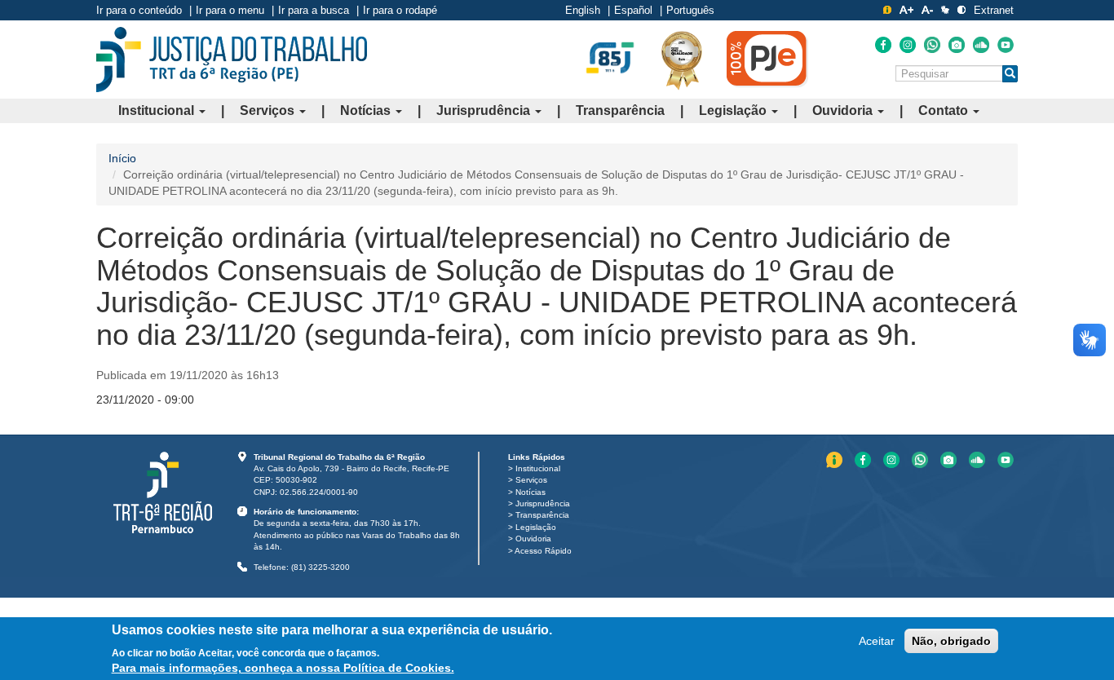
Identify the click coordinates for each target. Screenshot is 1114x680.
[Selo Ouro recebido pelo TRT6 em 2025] (681, 59)
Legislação (734, 110)
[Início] (231, 59)
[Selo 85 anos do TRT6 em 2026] (610, 58)
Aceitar (877, 640)
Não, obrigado (951, 640)
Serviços (269, 110)
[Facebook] (883, 45)
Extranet (994, 10)
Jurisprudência (484, 110)
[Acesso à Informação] (887, 10)
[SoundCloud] (981, 45)
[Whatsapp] (932, 45)
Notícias (367, 110)
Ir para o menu (230, 10)
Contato (944, 110)
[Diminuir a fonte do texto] (927, 10)
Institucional (157, 110)
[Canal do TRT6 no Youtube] (1005, 45)
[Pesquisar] (1010, 73)
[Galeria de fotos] (956, 45)
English (582, 10)
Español (633, 10)
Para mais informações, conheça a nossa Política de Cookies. (283, 667)
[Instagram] (908, 45)
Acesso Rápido (543, 550)
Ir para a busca (313, 10)
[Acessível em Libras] (945, 10)
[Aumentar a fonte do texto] (906, 10)
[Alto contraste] (961, 10)
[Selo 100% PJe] (767, 58)
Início (122, 158)
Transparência (620, 110)
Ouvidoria (844, 110)
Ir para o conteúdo (139, 10)
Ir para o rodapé (400, 10)
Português (690, 10)
